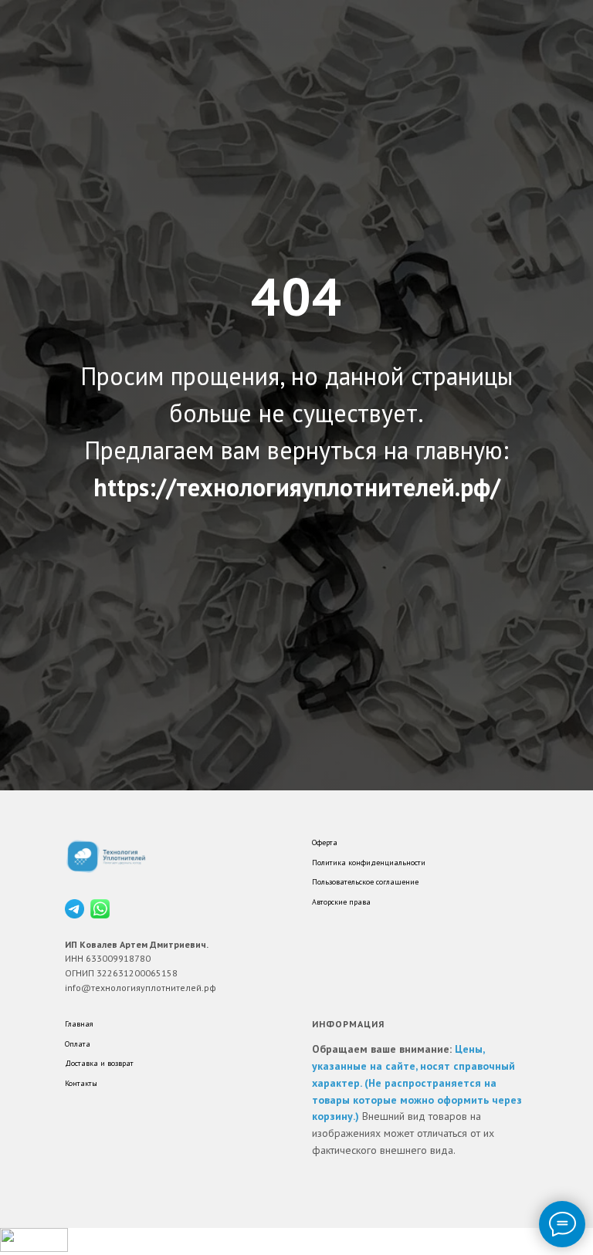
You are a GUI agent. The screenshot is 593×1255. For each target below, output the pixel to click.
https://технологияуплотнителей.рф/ (296, 719)
